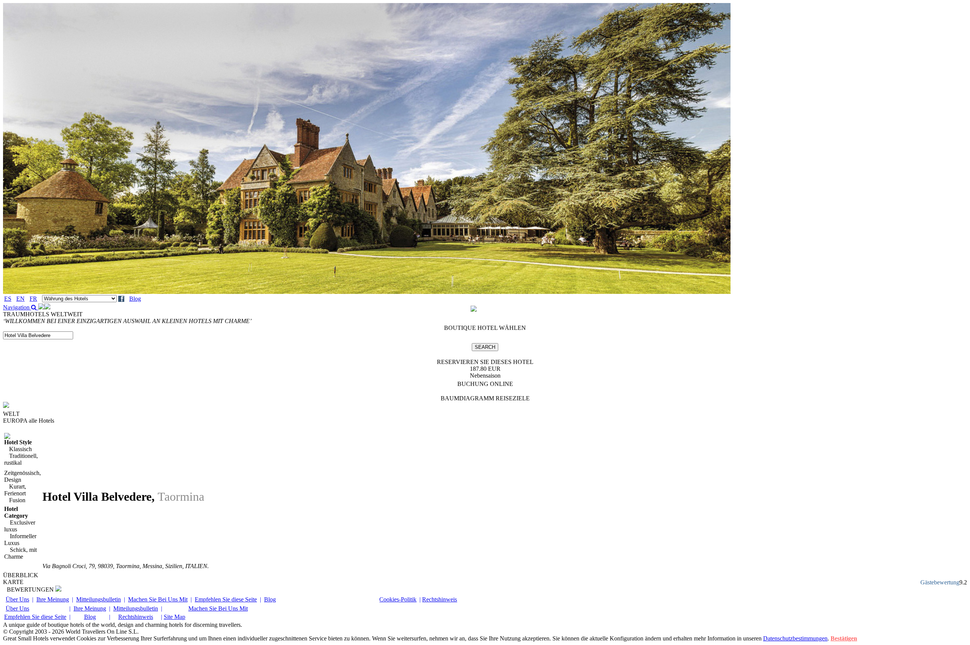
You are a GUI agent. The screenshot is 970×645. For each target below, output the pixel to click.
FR (33, 298)
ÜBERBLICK (20, 575)
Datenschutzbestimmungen (795, 638)
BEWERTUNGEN (31, 589)
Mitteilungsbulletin (98, 599)
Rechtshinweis (439, 599)
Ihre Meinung (52, 599)
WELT (11, 414)
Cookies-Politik (397, 599)
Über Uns (17, 599)
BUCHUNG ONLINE (485, 384)
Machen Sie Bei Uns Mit (158, 599)
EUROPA (28, 420)
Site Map (174, 617)
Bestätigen (844, 638)
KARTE (13, 582)
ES (7, 298)
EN (20, 298)
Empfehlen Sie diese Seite (226, 599)
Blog (135, 298)
